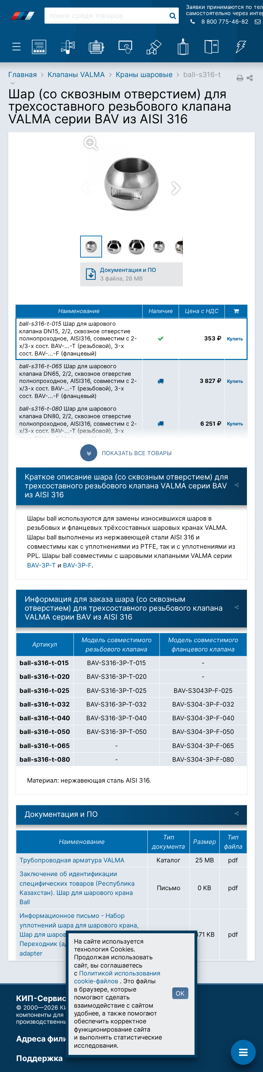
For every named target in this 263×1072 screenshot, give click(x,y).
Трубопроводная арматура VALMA (72, 860)
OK (180, 993)
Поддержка (39, 1058)
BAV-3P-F (77, 565)
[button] (135, 183)
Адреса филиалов (51, 1039)
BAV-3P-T (41, 565)
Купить (235, 338)
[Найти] (173, 16)
